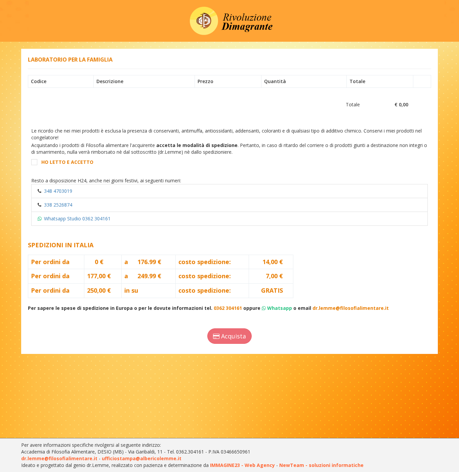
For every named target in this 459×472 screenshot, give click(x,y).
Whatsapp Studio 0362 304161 (77, 218)
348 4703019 (58, 191)
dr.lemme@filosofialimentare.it (350, 308)
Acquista (232, 336)
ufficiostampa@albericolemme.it (141, 458)
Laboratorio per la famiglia (70, 59)
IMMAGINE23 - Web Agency (242, 465)
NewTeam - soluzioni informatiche (321, 465)
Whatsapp (279, 308)
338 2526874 (58, 205)
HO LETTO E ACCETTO (67, 162)
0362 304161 (228, 308)
